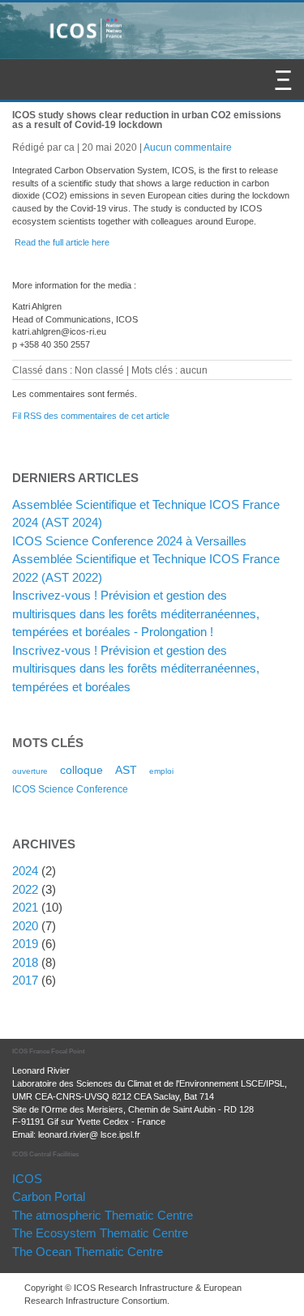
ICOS (27, 1179)
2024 (25, 871)
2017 (25, 980)
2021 (25, 907)
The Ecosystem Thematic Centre (100, 1233)
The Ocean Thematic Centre (87, 1251)
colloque (81, 769)
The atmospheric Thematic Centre (102, 1215)
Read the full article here (62, 242)
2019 (25, 944)
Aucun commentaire (187, 147)
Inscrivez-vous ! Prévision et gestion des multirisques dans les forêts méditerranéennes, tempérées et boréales (135, 668)
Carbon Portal (48, 1196)
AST (126, 769)
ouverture (30, 771)
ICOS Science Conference (70, 789)
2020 (25, 926)
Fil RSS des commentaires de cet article (90, 416)
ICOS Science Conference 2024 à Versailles (129, 541)
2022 (25, 889)
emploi (161, 771)
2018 (25, 962)
